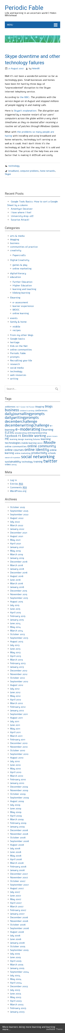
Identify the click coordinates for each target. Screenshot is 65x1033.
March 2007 (16, 906)
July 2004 (15, 975)
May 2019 (15, 550)
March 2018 (16, 565)
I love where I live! (21, 212)
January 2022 (17, 529)
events (14, 318)
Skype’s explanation (25, 110)
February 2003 (18, 1008)
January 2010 (17, 783)
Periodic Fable (18, 353)
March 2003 (16, 1004)
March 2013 (16, 659)
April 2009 (16, 815)
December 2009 (19, 786)
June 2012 (15, 692)
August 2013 (16, 641)
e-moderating (27, 429)
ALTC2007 (30, 407)
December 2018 (18, 561)
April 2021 (15, 543)
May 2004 (15, 979)
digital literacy (18, 273)
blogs (49, 406)
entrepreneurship (37, 433)
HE (7, 439)
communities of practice (24, 246)
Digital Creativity (19, 260)
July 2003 (15, 990)
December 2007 (19, 874)
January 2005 (17, 968)
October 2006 (18, 924)
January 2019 (17, 558)
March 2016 (16, 583)
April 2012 (15, 699)
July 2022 (15, 521)
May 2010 (15, 768)
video (8, 464)
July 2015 (14, 605)
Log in (13, 480)
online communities (21, 349)
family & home (18, 322)
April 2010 (15, 772)
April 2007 (16, 903)
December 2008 (19, 830)
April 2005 (15, 961)
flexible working (34, 435)
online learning (21, 313)
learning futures (32, 439)
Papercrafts (19, 255)
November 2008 (19, 834)
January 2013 (17, 667)
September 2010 (19, 754)
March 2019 (16, 554)
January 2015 (17, 619)
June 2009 (15, 808)
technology (14, 165)
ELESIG (9, 433)
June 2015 (15, 609)
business (14, 243)
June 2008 (15, 852)
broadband (13, 170)
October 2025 (17, 507)
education (15, 277)
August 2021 (16, 536)
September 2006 (19, 928)
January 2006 (17, 943)
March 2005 (16, 964)
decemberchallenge (21, 421)
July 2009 (15, 805)
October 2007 (17, 881)
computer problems (29, 170)
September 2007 (19, 884)
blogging (14, 239)
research (15, 364)
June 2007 (15, 895)
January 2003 (17, 1011)
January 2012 (17, 710)
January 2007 (17, 913)
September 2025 (19, 511)
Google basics (17, 338)
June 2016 (15, 580)
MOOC (16, 309)
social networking (38, 457)
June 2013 (15, 649)
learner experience (23, 306)
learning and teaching (24, 289)
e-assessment (20, 302)
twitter (50, 461)
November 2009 (19, 790)
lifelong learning (21, 292)
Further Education (22, 282)
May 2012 (15, 696)
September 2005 (19, 950)
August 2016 (16, 576)
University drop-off (22, 216)
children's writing (27, 410)
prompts (15, 357)
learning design (17, 439)
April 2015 (15, 612)
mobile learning (29, 443)
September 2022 (19, 514)
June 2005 (15, 957)
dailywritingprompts (22, 417)
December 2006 (19, 917)
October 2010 (17, 750)
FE (19, 436)
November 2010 (19, 747)
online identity (36, 449)
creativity (15, 250)
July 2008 (15, 848)
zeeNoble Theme (54, 1029)
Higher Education (22, 285)
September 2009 (19, 797)
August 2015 (16, 601)
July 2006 (15, 935)
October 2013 (17, 634)
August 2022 (16, 518)
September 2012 (19, 681)
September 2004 (19, 972)
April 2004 (16, 982)
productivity (39, 453)
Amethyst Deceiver (22, 209)
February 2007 (18, 910)
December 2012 (18, 670)
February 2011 (17, 739)
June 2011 (15, 725)
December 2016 (18, 572)
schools (52, 453)
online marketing (22, 268)
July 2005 (15, 953)
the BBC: (25, 97)
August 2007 (17, 888)
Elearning (15, 297)
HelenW (35, 68)
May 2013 (15, 652)
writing (14, 378)
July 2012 (15, 688)
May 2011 (15, 728)
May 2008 (15, 855)
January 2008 (17, 870)
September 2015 (19, 598)
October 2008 (18, 837)
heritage (15, 342)
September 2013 (19, 638)
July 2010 (15, 761)
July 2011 (14, 721)
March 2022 (16, 525)
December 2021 (18, 532)
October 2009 (18, 794)
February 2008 (18, 866)
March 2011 (16, 736)
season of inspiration (12, 457)
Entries (16, 483)
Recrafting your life (21, 360)
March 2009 (17, 819)
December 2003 (19, 986)
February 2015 (17, 616)
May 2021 (15, 540)
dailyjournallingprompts (25, 413)
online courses (14, 450)
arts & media (17, 236)
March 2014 (16, 630)
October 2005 (17, 946)
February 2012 (18, 707)
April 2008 (16, 859)
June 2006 (15, 939)
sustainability (13, 461)
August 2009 (17, 801)
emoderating (21, 433)
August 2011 (16, 717)
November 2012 (18, 674)
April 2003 (16, 1001)
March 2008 (17, 863)
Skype (8, 174)
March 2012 (16, 703)
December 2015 (18, 590)
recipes (17, 330)
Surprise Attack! (20, 219)
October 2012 (17, 678)
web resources (18, 375)
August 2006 (17, 932)
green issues (52, 436)
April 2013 (15, 656)
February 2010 (18, 779)
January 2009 (17, 826)
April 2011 (15, 732)
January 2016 (17, 587)
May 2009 (15, 812)
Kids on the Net (19, 346)
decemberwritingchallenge (27, 425)
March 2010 (16, 776)
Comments (18, 487)
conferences (41, 410)
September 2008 (19, 841)
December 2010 (19, 743)
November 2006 (19, 921)
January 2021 (17, 547)
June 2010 (15, 765)
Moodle (50, 442)
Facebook (11, 436)
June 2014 (15, 623)
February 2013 (18, 663)
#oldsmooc (10, 406)
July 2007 (15, 892)
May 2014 (15, 627)
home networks (47, 170)
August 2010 (16, 757)
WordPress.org (18, 491)
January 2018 (17, 569)
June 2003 (15, 993)
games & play (20, 265)
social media (17, 367)
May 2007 (15, 899)
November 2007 (19, 877)
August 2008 (17, 845)
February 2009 (18, 823)
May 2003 (15, 997)
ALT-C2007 (21, 407)
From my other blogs (21, 335)
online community (41, 446)
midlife (16, 326)
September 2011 (19, 714)
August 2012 (16, 685)
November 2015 (18, 594)
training (37, 461)
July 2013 (15, 645)
